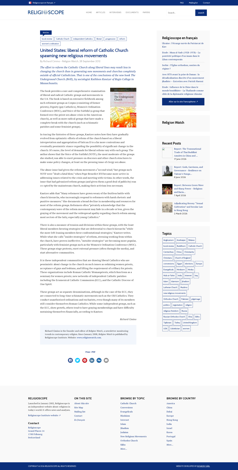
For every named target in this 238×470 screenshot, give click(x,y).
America (171, 403)
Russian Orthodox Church (174, 316)
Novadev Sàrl (203, 466)
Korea (169, 432)
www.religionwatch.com (89, 337)
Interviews (115, 12)
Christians (167, 258)
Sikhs (197, 316)
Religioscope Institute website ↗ (44, 415)
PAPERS (146, 12)
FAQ (182, 3)
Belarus (192, 240)
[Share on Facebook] (70, 362)
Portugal (171, 436)
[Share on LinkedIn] (91, 362)
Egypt (179, 263)
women (186, 328)
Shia (190, 316)
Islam (165, 281)
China (179, 252)
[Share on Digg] (99, 362)
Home (89, 12)
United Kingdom (190, 322)
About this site (81, 403)
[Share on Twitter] (77, 362)
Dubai (169, 411)
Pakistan (184, 299)
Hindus (191, 269)
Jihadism (124, 428)
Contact (206, 3)
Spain (169, 440)
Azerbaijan (181, 240)
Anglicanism (168, 240)
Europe (199, 263)
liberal (99, 39)
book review (47, 39)
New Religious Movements (133, 436)
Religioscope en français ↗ (44, 3)
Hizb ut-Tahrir (169, 275)
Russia (184, 311)
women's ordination (50, 43)
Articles (100, 12)
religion (189, 305)
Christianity (189, 252)
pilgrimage (195, 299)
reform (122, 39)
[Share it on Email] (106, 362)
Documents (132, 12)
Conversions (126, 407)
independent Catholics (83, 39)
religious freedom (170, 311)
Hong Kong (172, 419)
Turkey (177, 322)
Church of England (182, 258)
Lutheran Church (170, 287)
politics (166, 305)
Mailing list (193, 3)
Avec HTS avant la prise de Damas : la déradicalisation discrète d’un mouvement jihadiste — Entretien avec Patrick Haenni (183, 78)
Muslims (183, 287)
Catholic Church (62, 39)
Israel (169, 428)
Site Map (78, 407)
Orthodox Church (170, 299)
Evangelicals (168, 269)
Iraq (196, 275)
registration (177, 305)
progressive (110, 39)
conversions (168, 263)
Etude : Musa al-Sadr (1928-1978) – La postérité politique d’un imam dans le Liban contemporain (181, 56)
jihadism (185, 281)
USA (165, 328)
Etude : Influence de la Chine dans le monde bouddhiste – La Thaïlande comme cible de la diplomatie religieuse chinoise (183, 90)
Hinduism (181, 269)
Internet (188, 275)
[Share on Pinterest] (84, 362)
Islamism (175, 281)
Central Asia (168, 252)
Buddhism (181, 246)
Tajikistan (167, 322)
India (180, 275)
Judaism (124, 432)
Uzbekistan (175, 328)
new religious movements (174, 293)
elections (189, 263)
